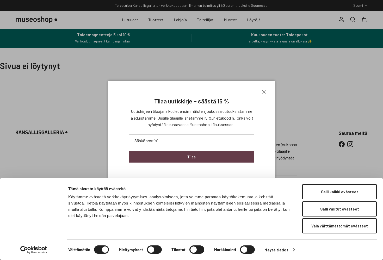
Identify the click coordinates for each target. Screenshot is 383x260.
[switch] (154, 249)
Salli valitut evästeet (339, 209)
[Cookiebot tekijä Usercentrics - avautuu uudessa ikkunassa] (34, 250)
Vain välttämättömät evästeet (339, 226)
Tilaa (191, 156)
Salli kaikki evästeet (339, 191)
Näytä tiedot (276, 249)
